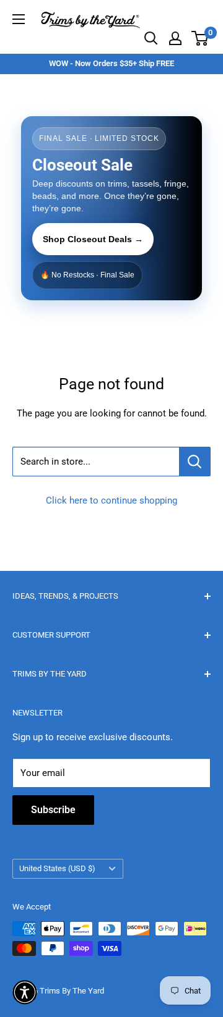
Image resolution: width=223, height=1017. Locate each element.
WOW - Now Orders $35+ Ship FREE (111, 63)
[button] (24, 992)
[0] (200, 38)
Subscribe (53, 810)
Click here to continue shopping (111, 500)
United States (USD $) (57, 868)
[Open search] (151, 38)
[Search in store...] (195, 461)
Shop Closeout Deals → (93, 239)
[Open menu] (18, 19)
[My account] (175, 38)
